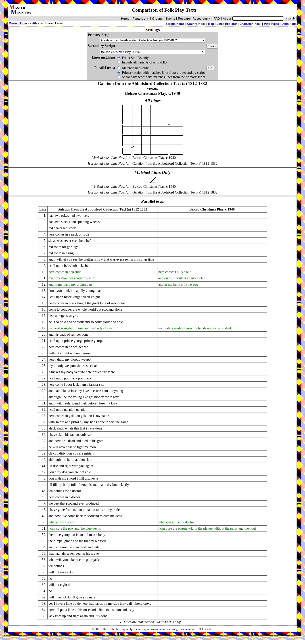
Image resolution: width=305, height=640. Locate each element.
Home (125, 18)
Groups (157, 18)
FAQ (217, 18)
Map (211, 23)
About (227, 18)
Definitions (289, 23)
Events (170, 18)
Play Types (271, 23)
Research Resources (194, 18)
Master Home (18, 23)
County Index (196, 23)
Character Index (250, 23)
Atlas (35, 23)
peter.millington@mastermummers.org (154, 629)
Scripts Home (175, 23)
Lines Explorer (227, 23)
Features (140, 18)
